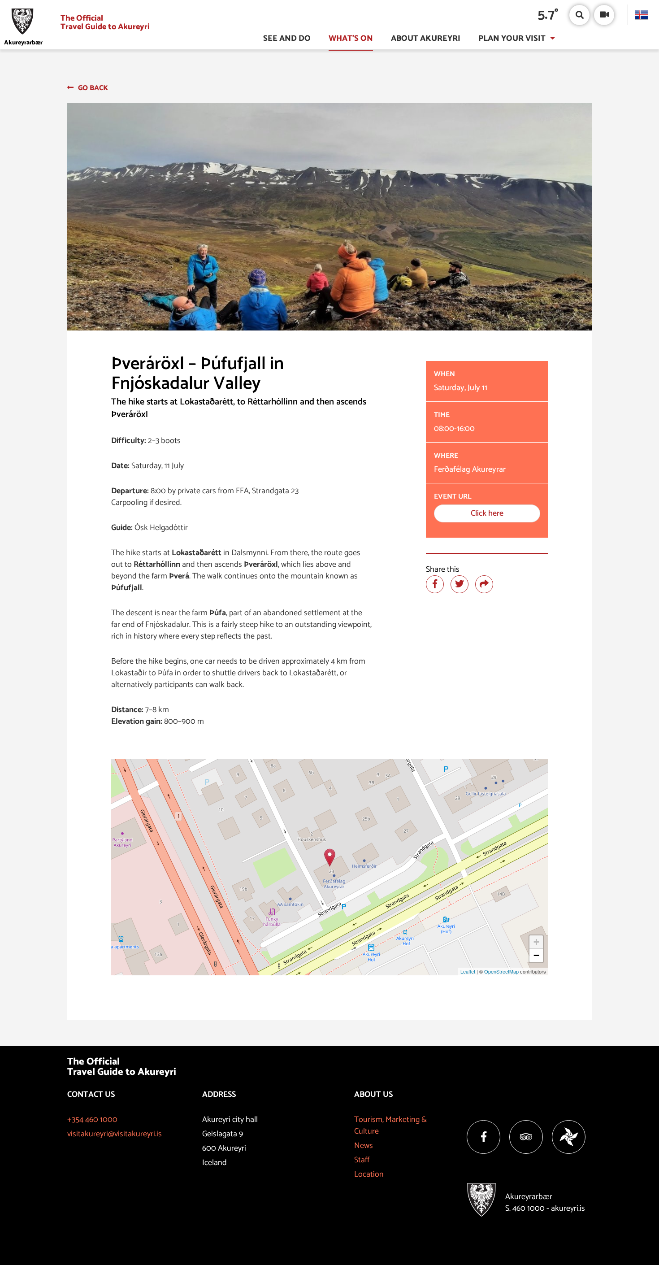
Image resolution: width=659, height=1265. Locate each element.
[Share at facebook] (435, 584)
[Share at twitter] (459, 584)
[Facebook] (483, 1137)
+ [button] (536, 942)
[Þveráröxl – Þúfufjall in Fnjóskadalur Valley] (329, 857)
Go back (93, 88)
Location (369, 1174)
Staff (361, 1160)
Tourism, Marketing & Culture (390, 1125)
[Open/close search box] (579, 15)
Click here (487, 513)
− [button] (536, 955)
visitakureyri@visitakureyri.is (114, 1134)
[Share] (484, 584)
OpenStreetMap (501, 971)
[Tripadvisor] (526, 1137)
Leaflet (467, 971)
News (363, 1145)
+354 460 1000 (92, 1119)
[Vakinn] (568, 1137)
